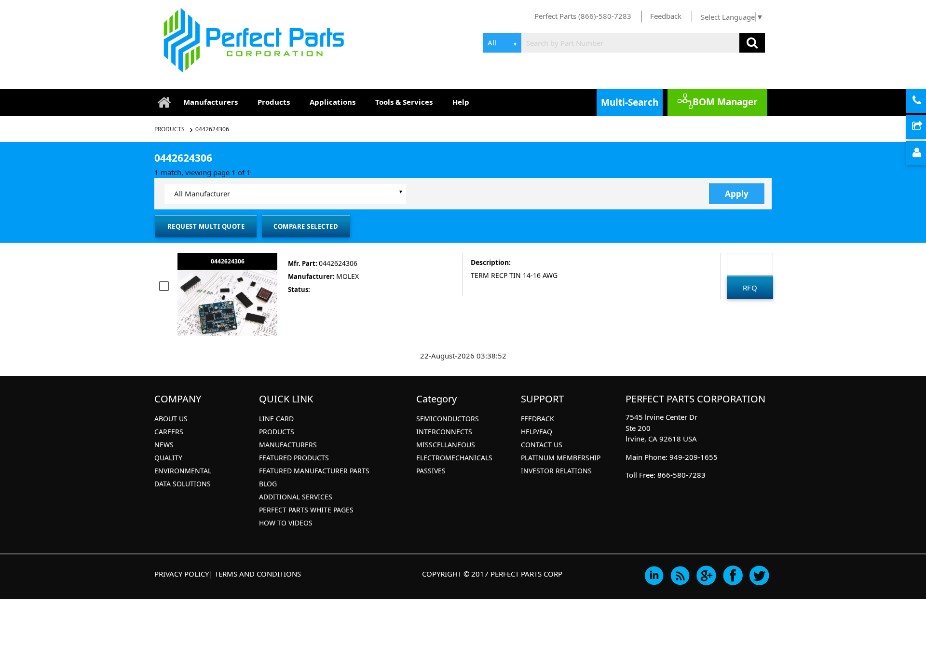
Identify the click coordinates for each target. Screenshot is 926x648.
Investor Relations (556, 470)
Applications (332, 102)
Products (274, 102)
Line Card (276, 418)
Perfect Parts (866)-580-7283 (582, 16)
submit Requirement (924, 127)
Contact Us (541, 444)
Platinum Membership (560, 457)
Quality (168, 457)
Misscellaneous (445, 444)
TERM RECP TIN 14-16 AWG (514, 275)
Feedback (665, 16)
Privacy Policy (181, 574)
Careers (168, 431)
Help (460, 102)
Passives (431, 470)
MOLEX (347, 276)
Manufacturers (210, 102)
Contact (924, 101)
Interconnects (444, 431)
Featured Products (294, 457)
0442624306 (212, 129)
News (164, 444)
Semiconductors (447, 418)
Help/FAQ (536, 431)
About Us (171, 418)
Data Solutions (182, 483)
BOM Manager (725, 102)
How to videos (286, 522)
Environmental (182, 470)
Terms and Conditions (258, 574)
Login (924, 153)
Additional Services (295, 496)
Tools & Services (404, 102)
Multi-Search (629, 102)
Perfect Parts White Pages (306, 509)
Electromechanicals (454, 457)
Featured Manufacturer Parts (314, 470)
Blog (268, 483)
